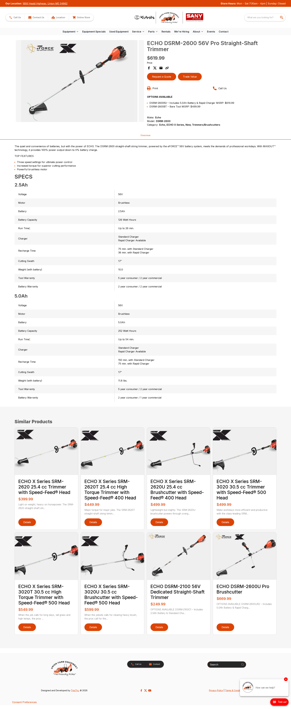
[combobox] (265, 17)
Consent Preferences (24, 702)
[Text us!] (279, 702)
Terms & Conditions (234, 690)
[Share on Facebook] (149, 68)
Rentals (166, 31)
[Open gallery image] (80, 81)
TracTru (75, 690)
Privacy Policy (216, 690)
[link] (58, 17)
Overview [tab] (145, 135)
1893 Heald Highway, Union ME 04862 (45, 3)
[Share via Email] (161, 68)
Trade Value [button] (190, 76)
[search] (282, 17)
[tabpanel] (80, 81)
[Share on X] (155, 68)
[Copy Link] (167, 68)
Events (211, 31)
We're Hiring (181, 31)
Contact (223, 31)
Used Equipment (119, 31)
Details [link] (27, 522)
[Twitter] (145, 690)
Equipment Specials (94, 31)
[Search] (242, 664)
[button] (15, 17)
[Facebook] (141, 690)
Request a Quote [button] (161, 76)
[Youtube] (149, 690)
